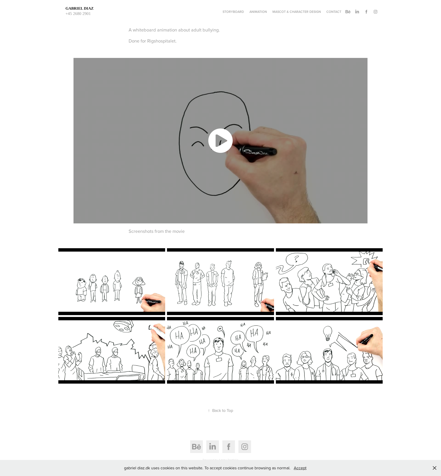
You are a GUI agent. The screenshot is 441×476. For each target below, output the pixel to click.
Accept (300, 468)
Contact (333, 11)
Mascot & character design (296, 11)
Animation (258, 11)
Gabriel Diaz (80, 8)
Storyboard (233, 11)
